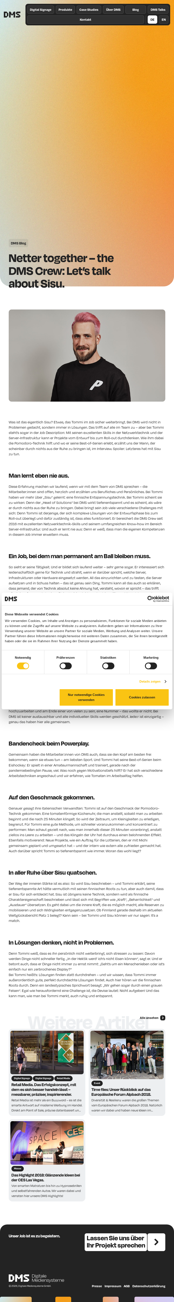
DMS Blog (18, 243)
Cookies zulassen (142, 697)
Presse (97, 1286)
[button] (65, 9)
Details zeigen (149, 681)
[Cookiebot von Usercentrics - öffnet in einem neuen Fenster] (150, 599)
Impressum (113, 1286)
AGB (127, 1286)
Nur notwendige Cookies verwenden (86, 697)
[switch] (66, 666)
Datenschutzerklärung (148, 1286)
